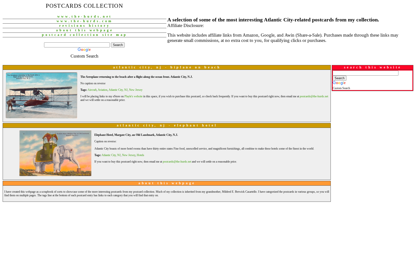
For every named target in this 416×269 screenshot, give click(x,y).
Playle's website (133, 96)
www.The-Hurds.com (85, 21)
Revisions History (84, 25)
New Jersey (136, 90)
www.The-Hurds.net (84, 16)
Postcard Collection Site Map (84, 35)
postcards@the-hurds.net (314, 96)
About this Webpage (84, 30)
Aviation (102, 90)
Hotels (140, 155)
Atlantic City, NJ (118, 90)
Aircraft (92, 90)
